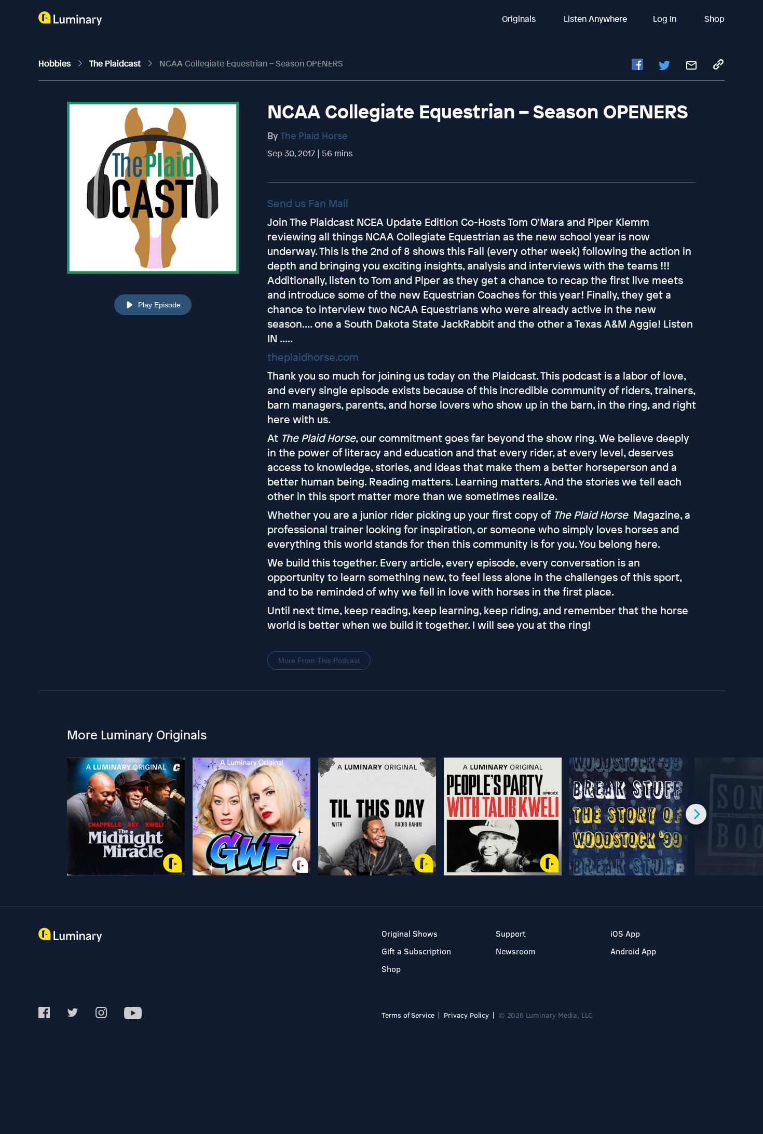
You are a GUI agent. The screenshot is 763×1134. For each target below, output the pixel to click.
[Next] (696, 814)
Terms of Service (408, 1015)
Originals (520, 18)
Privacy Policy (466, 1015)
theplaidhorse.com (313, 357)
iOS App (625, 933)
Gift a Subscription (416, 951)
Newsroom (515, 951)
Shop (714, 18)
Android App (633, 951)
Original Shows (410, 933)
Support (511, 933)
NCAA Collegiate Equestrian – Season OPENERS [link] (251, 63)
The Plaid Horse (313, 135)
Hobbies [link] (55, 63)
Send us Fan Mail (307, 203)
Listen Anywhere (595, 18)
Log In (665, 18)
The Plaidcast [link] (116, 63)
